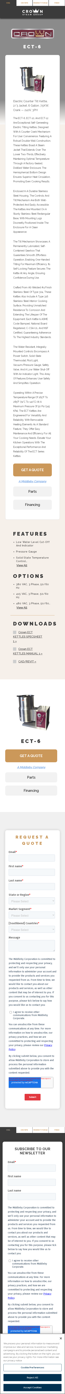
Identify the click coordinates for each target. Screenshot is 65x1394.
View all (21, 565)
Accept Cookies (32, 1387)
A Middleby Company (32, 481)
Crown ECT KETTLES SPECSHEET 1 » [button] (27, 637)
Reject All (32, 1377)
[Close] (61, 1338)
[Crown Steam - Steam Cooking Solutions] (32, 12)
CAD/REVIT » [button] (27, 661)
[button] (5, 12)
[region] (32, 1364)
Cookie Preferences (32, 1367)
